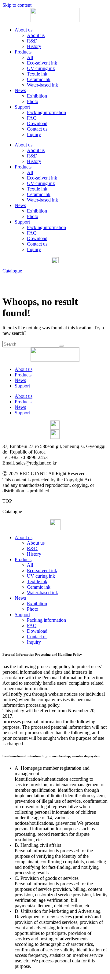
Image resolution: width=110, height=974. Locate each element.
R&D (32, 40)
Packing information (46, 112)
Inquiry (34, 134)
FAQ (32, 117)
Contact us (37, 128)
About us (23, 29)
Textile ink (37, 73)
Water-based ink (42, 84)
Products (23, 51)
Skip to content (16, 5)
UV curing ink (41, 68)
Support (22, 106)
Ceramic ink (38, 79)
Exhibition (37, 95)
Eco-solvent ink (42, 62)
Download (37, 123)
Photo (32, 101)
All (30, 57)
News (20, 90)
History (34, 46)
